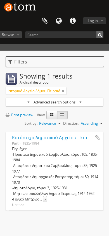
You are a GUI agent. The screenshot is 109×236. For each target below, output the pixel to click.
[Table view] (62, 115)
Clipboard (45, 21)
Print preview (21, 114)
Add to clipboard (97, 137)
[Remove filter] (63, 91)
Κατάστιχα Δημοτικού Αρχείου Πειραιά (53, 137)
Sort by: (31, 123)
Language (59, 21)
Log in (93, 20)
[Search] (99, 34)
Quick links (73, 21)
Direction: (71, 123)
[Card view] (51, 115)
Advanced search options (54, 102)
